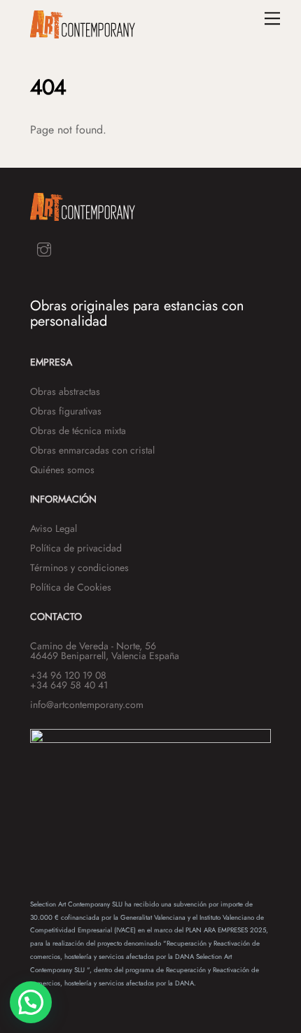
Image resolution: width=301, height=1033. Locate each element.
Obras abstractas (65, 391)
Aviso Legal (53, 528)
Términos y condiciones (79, 568)
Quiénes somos (62, 470)
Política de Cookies (70, 587)
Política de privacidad (76, 548)
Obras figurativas (66, 411)
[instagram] (44, 248)
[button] (31, 1002)
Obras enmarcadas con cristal (92, 450)
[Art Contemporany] (82, 32)
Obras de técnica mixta (78, 431)
